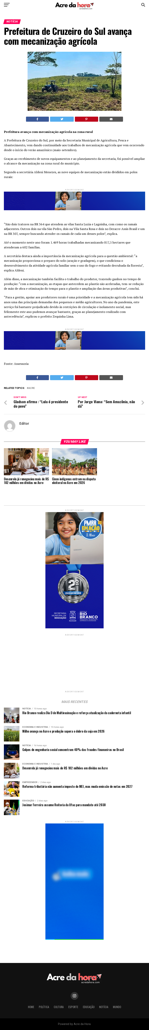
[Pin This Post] (86, 119)
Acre (31, 388)
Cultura (59, 1007)
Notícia (103, 1007)
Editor (24, 423)
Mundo (117, 1007)
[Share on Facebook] (37, 119)
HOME (31, 1007)
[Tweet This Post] (62, 119)
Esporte (73, 1007)
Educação (88, 1007)
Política (44, 1007)
